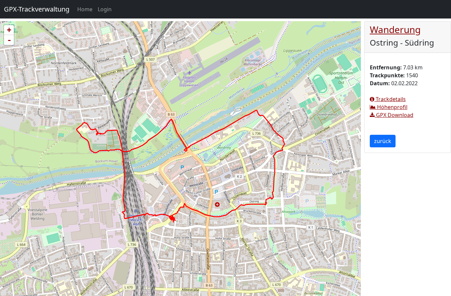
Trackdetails (390, 99)
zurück (382, 141)
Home (86, 9)
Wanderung (395, 29)
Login (105, 9)
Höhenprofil (391, 107)
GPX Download (394, 115)
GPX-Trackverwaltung (36, 9)
